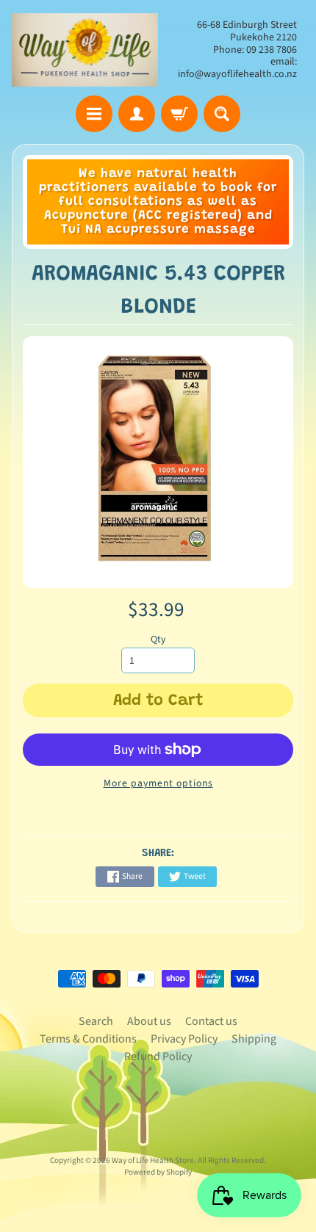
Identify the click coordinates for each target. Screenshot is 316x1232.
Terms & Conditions (88, 1039)
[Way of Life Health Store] (85, 50)
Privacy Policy (184, 1039)
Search (96, 1021)
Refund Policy (158, 1056)
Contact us (211, 1021)
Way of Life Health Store (153, 1160)
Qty (158, 639)
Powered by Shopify (158, 1172)
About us (149, 1021)
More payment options (158, 783)
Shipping (253, 1039)
